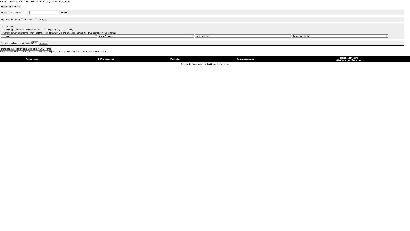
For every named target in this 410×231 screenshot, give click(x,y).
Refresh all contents (10, 6)
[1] (205, 66)
